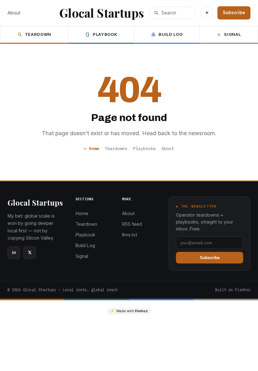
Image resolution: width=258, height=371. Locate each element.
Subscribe (234, 12)
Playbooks (144, 148)
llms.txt (129, 234)
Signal (232, 34)
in (14, 252)
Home (82, 213)
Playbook (105, 34)
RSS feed (132, 224)
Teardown (38, 34)
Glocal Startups (101, 13)
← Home (91, 148)
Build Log (170, 34)
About (14, 12)
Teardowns (116, 148)
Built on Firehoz (232, 289)
